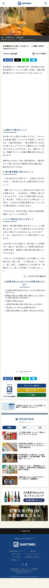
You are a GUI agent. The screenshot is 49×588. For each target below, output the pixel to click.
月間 (40, 427)
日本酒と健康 (13, 53)
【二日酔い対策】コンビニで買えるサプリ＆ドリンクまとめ (32, 433)
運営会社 (33, 551)
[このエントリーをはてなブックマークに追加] (33, 60)
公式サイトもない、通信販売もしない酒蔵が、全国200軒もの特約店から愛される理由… (32, 467)
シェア (9, 60)
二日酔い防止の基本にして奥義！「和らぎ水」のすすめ (24, 310)
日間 (9, 427)
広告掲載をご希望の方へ (33, 557)
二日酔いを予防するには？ (14, 301)
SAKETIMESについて (16, 551)
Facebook (26, 564)
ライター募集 (16, 557)
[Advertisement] (24, 101)
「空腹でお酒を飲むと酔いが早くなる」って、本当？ (23, 304)
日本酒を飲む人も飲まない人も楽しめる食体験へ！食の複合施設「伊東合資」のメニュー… (32, 456)
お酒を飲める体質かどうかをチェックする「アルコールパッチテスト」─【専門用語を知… (32, 445)
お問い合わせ (16, 554)
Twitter (23, 564)
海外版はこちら (16, 560)
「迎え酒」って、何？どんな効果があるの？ (20, 307)
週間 (24, 427)
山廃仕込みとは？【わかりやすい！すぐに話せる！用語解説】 (32, 478)
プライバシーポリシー (33, 554)
